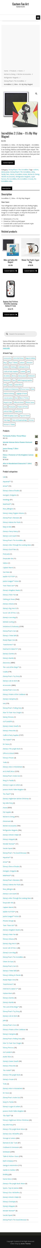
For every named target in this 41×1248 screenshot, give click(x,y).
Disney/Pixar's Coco (10, 690)
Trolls (5, 762)
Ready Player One (9, 640)
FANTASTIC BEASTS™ (10, 649)
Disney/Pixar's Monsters (11, 518)
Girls (5, 385)
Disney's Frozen (8, 758)
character (30, 362)
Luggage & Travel (21, 393)
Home (12, 174)
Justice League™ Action (11, 581)
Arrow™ (5, 486)
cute (28, 371)
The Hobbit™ (7, 740)
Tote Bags (7, 420)
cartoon (22, 362)
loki (4, 703)
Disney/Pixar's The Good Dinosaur (14, 853)
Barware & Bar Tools (10, 1143)
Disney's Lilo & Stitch (10, 681)
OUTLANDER (7, 722)
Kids (32, 389)
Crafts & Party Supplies (11, 371)
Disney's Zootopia (9, 1202)
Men (16, 398)
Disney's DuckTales (9, 549)
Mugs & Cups (8, 402)
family (3, 174)
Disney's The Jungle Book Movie (14, 1129)
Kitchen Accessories (8, 177)
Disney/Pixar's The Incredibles (18, 170)
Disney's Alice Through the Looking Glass (17, 545)
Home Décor (18, 385)
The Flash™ (7, 794)
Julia (4, 1020)
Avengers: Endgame (9, 495)
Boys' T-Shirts (13, 362)
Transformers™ (8, 645)
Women (31, 420)
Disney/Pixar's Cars (9, 631)
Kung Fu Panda (8, 780)
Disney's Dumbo (8, 654)
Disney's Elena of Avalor (11, 491)
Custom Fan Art (20, 4)
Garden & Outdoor (9, 1170)
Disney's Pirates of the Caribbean (14, 694)
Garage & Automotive (10, 1165)
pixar (5, 407)
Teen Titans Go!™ (9, 586)
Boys (5, 362)
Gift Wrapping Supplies (25, 380)
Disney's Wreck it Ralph (11, 835)
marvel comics (8, 398)
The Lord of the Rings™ (11, 667)
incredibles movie (21, 174)
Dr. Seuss (6, 744)
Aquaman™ (7, 481)
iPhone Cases (24, 389)
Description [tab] (6, 188)
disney (14, 376)
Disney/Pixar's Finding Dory (12, 708)
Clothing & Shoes (23, 367)
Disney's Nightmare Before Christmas (16, 799)
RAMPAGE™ (7, 504)
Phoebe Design (8, 921)
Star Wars (6, 572)
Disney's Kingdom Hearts (11, 590)
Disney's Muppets (9, 839)
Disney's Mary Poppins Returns (13, 513)
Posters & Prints (22, 407)
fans (7, 174)
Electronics (7, 380)
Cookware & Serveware (11, 1147)
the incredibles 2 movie (25, 179)
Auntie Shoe (7, 1057)
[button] (38, 17)
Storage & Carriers (9, 1138)
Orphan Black (7, 993)
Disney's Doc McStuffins (11, 1134)
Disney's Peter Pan (9, 595)
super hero (18, 411)
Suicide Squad (7, 848)
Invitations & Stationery (11, 389)
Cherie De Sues (8, 962)
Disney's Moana (8, 604)
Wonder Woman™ (9, 844)
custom (35, 170)
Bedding (6, 1174)
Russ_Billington (8, 509)
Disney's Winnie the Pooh (11, 522)
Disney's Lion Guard (10, 536)
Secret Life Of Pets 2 (10, 613)
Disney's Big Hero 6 (9, 608)
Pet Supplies (7, 812)
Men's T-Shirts (24, 398)
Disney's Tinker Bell (9, 635)
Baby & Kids (7, 527)
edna (33, 172)
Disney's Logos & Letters (11, 785)
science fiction (8, 411)
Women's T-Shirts (9, 424)
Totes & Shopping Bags (19, 420)
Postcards (12, 407)
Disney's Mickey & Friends (12, 975)
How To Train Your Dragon (12, 712)
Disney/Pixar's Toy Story (11, 676)
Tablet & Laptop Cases (11, 416)
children (6, 367)
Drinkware (31, 376)
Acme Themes (26, 1244)
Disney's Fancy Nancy (10, 531)
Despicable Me (8, 558)
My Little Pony (8, 803)
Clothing (13, 367)
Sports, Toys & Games (10, 1188)
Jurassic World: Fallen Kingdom (13, 789)
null (4, 477)
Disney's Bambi (8, 658)
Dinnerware (7, 821)
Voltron (5, 563)
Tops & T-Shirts (25, 416)
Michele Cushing (8, 622)
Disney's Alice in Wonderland (12, 767)
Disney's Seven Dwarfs (11, 726)
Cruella (5, 672)
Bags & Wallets (30, 358)
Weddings (6, 500)
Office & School (19, 402)
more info (6, 348)
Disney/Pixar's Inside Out (11, 776)
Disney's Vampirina (9, 699)
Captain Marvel (8, 568)
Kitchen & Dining (33, 174)
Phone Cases (30, 402)
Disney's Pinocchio (9, 731)
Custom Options (8, 163)
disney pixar (5, 172)
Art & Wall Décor (18, 358)
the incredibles (12, 179)
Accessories (7, 358)
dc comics (7, 376)
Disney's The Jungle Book (11, 749)
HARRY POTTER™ (9, 577)
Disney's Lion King (9, 617)
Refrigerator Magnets (23, 177)
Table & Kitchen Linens (11, 1156)
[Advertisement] (20, 47)
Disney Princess (8, 717)
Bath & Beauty (8, 1161)
